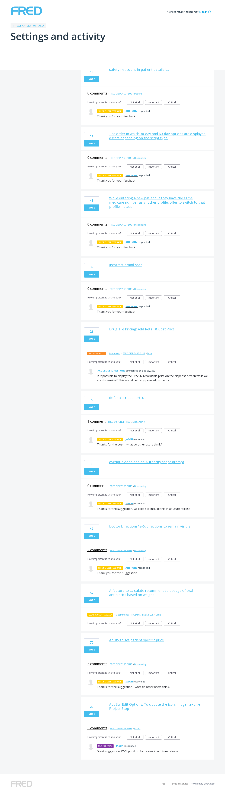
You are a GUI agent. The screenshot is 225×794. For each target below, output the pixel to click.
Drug (149, 353)
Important (155, 103)
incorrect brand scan (125, 264)
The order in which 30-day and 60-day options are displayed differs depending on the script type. (157, 135)
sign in (203, 11)
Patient (138, 93)
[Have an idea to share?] (26, 10)
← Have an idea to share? (28, 25)
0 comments (97, 93)
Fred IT (164, 783)
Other (137, 728)
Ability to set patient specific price (136, 640)
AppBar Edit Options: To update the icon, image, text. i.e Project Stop (154, 706)
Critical (174, 103)
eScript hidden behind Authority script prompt (146, 462)
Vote (92, 79)
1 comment (114, 353)
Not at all (136, 103)
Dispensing (140, 158)
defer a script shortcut (127, 397)
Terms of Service (179, 783)
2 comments (97, 550)
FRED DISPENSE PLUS (121, 93)
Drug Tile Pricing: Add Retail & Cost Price (142, 329)
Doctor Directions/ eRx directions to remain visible (149, 526)
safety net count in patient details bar (140, 69)
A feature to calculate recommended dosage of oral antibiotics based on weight (151, 592)
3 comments (97, 663)
